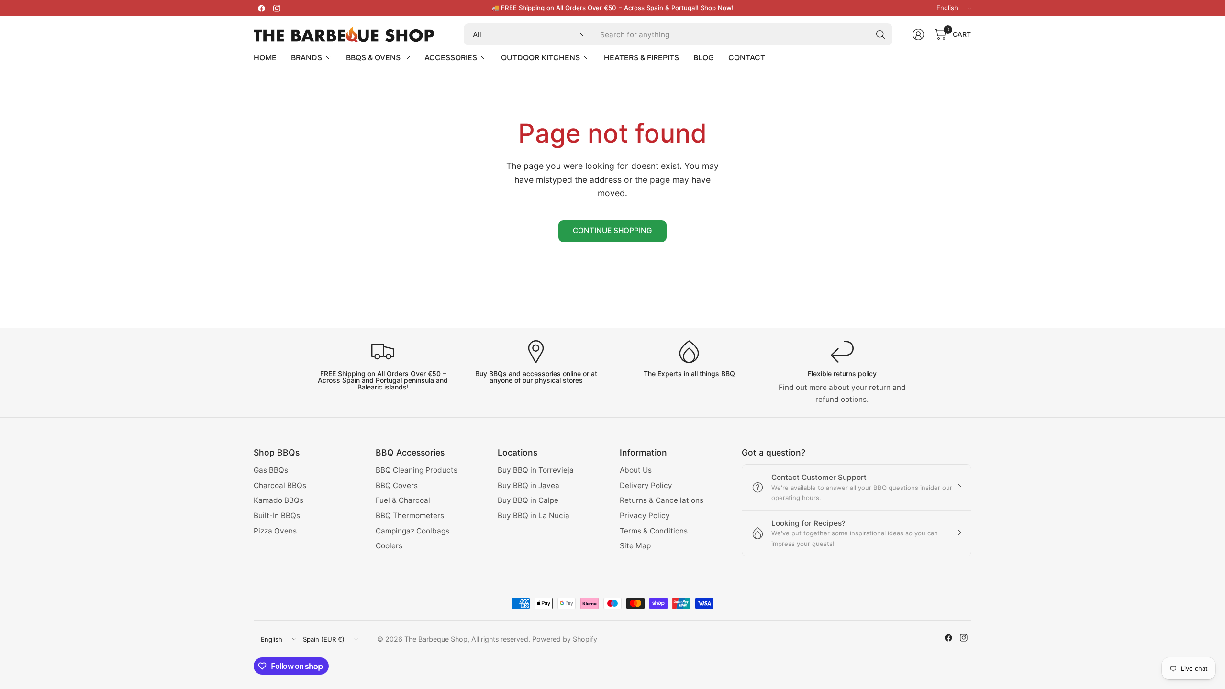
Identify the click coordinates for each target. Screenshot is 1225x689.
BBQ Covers (397, 485)
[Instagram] (276, 8)
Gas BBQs (271, 470)
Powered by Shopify (564, 639)
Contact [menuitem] (746, 57)
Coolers (389, 545)
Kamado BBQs (278, 500)
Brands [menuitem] (306, 57)
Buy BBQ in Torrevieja (536, 470)
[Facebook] (261, 8)
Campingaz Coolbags (412, 530)
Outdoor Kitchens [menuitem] (540, 57)
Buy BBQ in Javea (528, 485)
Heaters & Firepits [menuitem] (641, 57)
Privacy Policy (645, 515)
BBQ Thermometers (410, 515)
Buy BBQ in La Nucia (533, 515)
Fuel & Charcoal (403, 500)
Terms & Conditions (654, 530)
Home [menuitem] (265, 57)
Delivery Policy (646, 485)
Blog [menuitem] (703, 57)
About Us (636, 470)
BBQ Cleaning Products (416, 470)
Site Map (635, 545)
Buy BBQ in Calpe (528, 500)
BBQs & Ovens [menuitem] (373, 57)
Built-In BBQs (277, 515)
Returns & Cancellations (661, 500)
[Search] (880, 34)
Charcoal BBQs (280, 485)
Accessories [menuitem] (450, 57)
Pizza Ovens (275, 530)
